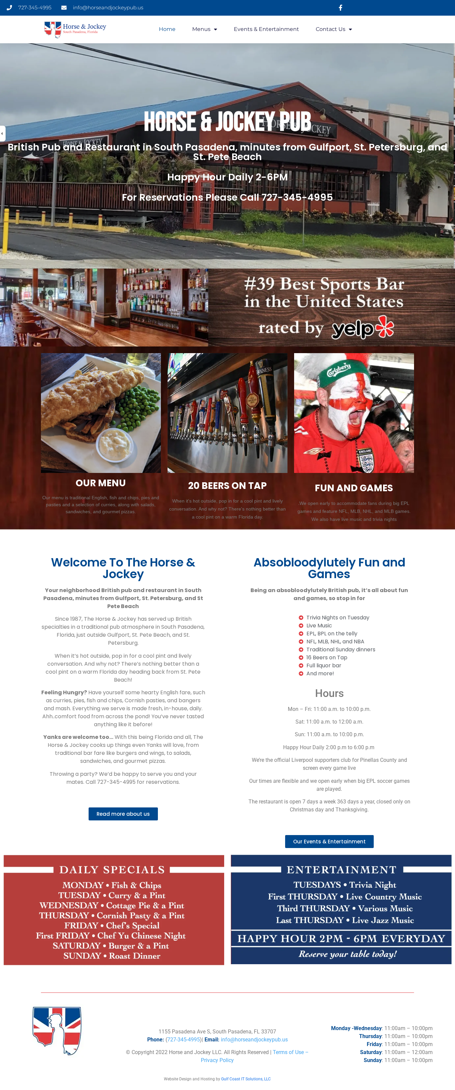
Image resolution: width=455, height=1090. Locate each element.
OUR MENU (101, 483)
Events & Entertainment (266, 29)
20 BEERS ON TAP (227, 485)
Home (167, 29)
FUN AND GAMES (354, 488)
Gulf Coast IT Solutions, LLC (246, 1079)
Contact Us (330, 29)
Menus (201, 29)
